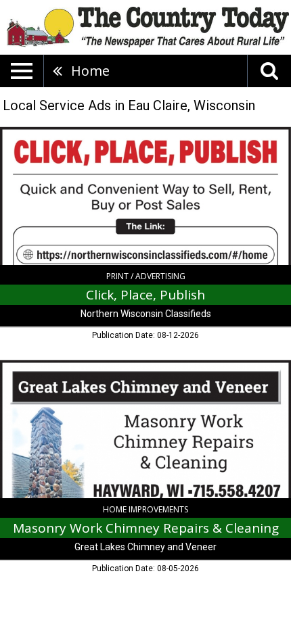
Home (90, 71)
